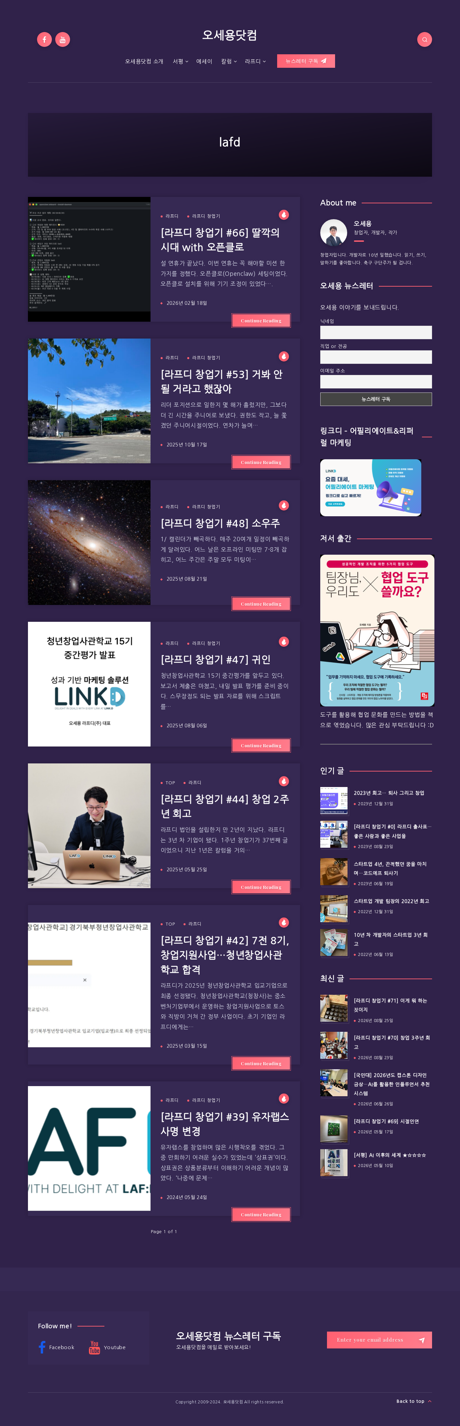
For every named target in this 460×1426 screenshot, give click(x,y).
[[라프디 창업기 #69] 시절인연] (333, 1128)
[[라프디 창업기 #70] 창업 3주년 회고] (333, 1045)
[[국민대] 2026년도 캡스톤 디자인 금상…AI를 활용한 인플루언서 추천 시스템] (333, 1082)
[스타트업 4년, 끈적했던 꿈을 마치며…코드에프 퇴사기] (333, 871)
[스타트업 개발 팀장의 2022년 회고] (333, 908)
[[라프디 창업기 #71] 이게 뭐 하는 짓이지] (333, 1008)
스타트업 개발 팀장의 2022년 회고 (391, 901)
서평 (178, 61)
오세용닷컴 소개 (144, 61)
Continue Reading (261, 320)
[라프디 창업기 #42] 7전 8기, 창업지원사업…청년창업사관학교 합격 (225, 955)
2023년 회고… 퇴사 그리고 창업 (389, 793)
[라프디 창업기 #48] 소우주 (220, 523)
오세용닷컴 (230, 35)
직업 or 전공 (333, 346)
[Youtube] (62, 39)
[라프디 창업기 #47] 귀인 (216, 660)
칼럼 (226, 61)
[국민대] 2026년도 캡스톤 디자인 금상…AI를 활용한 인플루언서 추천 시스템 (392, 1084)
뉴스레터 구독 (303, 61)
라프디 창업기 (206, 216)
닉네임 (327, 321)
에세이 (204, 61)
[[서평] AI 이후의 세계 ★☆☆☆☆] (333, 1162)
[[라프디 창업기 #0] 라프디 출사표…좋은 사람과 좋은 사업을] (333, 834)
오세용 (363, 224)
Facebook (61, 1347)
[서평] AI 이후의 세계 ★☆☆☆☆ (390, 1155)
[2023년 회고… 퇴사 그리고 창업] (333, 800)
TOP (170, 783)
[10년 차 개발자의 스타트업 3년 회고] (333, 942)
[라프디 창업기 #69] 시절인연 (386, 1121)
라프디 (253, 61)
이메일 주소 (332, 371)
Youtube (114, 1347)
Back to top (411, 1401)
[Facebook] (44, 39)
